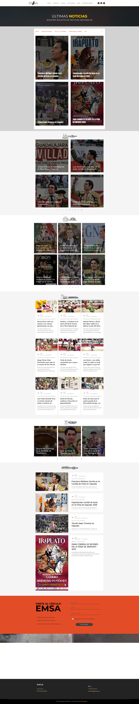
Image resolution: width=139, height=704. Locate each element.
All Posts (37, 31)
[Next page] (78, 210)
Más (85, 31)
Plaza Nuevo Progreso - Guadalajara (75, 31)
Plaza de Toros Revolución (45, 70)
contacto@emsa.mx (94, 691)
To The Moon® (83, 701)
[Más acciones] (66, 39)
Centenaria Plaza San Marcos (46, 31)
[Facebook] (101, 3)
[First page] (57, 210)
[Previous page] (60, 210)
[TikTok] (98, 3)
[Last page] (81, 210)
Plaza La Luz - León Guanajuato (60, 31)
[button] (101, 31)
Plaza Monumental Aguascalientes (46, 319)
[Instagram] (104, 3)
